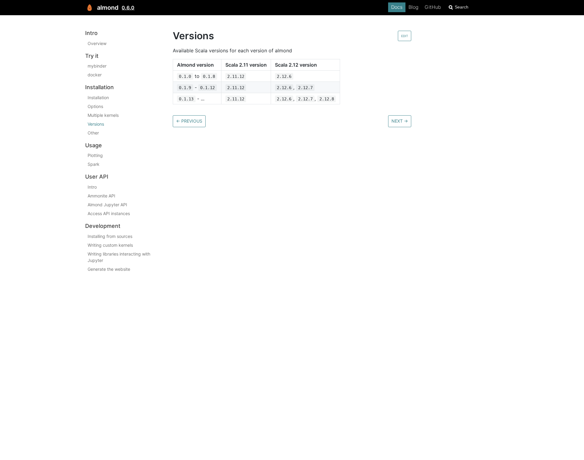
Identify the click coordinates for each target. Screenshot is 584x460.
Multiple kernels (103, 115)
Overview (97, 43)
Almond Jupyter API (107, 204)
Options (95, 106)
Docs (396, 7)
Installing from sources (110, 236)
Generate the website (109, 269)
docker (95, 74)
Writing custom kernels (110, 245)
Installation (98, 97)
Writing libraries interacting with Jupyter (119, 257)
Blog (413, 7)
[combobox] (473, 7)
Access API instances (109, 213)
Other (93, 132)
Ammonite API (101, 195)
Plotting (95, 155)
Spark (93, 164)
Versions (96, 124)
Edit (404, 36)
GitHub (433, 7)
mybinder (97, 65)
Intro (92, 187)
